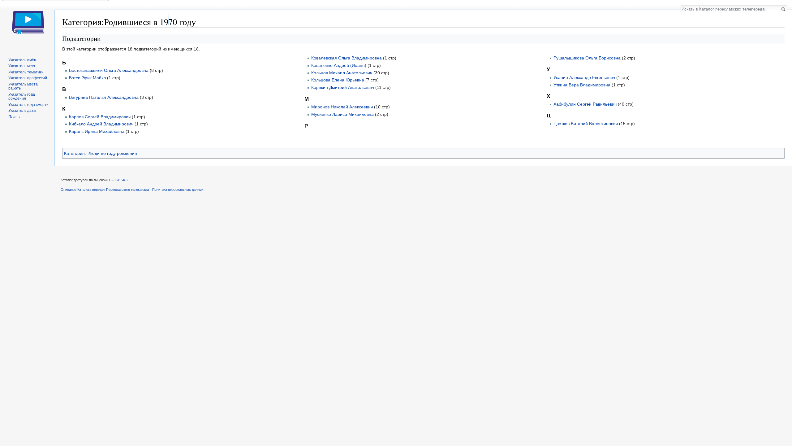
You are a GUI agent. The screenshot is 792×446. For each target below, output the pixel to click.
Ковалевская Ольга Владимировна (346, 57)
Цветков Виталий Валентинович (585, 123)
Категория (74, 153)
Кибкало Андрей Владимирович (101, 123)
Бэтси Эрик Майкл (87, 77)
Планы (14, 117)
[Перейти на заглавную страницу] (27, 25)
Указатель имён (22, 60)
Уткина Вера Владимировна (581, 84)
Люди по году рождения (112, 153)
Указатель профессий (27, 78)
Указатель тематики (26, 72)
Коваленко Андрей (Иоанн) (338, 65)
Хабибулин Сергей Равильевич (585, 104)
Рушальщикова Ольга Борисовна (587, 57)
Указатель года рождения (21, 96)
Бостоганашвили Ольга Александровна (108, 70)
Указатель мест (22, 66)
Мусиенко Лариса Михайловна (342, 114)
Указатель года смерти (28, 105)
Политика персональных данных (178, 189)
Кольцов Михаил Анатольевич (341, 72)
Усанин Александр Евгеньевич (584, 77)
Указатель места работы (23, 86)
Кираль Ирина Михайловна (96, 131)
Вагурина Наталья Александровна (104, 97)
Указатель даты (22, 110)
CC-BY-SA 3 (118, 180)
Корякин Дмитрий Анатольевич (342, 87)
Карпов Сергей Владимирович (100, 116)
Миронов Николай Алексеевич (342, 106)
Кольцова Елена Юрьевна (337, 79)
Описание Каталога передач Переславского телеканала (105, 189)
